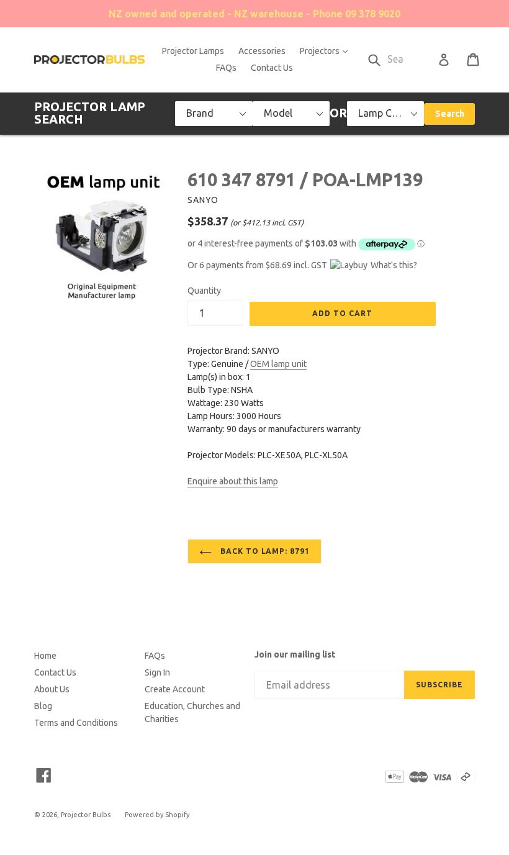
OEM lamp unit (278, 364)
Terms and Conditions (76, 723)
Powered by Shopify (157, 814)
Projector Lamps (193, 51)
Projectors (327, 50)
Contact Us (272, 68)
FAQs (226, 68)
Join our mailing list (294, 654)
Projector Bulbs (85, 814)
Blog (43, 706)
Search (449, 114)
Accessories (262, 51)
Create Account (175, 689)
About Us (52, 689)
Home (45, 656)
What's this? (394, 265)
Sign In (157, 672)
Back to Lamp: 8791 (264, 551)
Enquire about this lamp (232, 481)
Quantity (204, 291)
